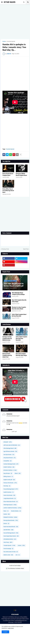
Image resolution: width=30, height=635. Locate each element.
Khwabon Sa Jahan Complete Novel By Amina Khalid (19, 308)
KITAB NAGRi (9, 2)
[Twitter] (7, 154)
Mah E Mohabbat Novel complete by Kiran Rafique (18, 293)
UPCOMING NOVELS (10, 539)
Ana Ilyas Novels (9, 454)
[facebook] (8, 258)
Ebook (17, 473)
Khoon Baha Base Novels (11, 501)
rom (18, 554)
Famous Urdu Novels (10, 482)
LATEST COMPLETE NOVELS (12, 507)
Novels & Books (16, 511)
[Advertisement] (15, 22)
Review (6, 523)
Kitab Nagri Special (10, 504)
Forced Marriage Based (11, 489)
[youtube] (8, 261)
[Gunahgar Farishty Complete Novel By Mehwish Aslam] (8, 331)
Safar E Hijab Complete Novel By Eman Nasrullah (19, 315)
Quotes (7, 514)
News (6, 511)
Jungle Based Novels (10, 498)
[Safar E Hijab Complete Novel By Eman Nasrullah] (6, 316)
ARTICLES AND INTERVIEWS (12, 445)
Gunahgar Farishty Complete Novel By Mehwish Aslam (7, 338)
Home (4, 41)
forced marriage (8, 548)
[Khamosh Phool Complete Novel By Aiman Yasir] (8, 348)
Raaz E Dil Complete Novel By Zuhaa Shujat (19, 300)
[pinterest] (8, 265)
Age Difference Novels (10, 451)
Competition (7, 460)
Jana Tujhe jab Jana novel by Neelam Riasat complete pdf (14, 285)
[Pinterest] (13, 154)
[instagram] (21, 261)
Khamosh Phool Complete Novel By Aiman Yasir (7, 355)
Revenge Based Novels (11, 520)
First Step (7, 486)
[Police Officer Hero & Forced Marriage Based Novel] (8, 184)
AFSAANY (8, 442)
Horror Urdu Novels (9, 495)
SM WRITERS (8, 529)
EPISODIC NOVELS (10, 470)
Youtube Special (11, 41)
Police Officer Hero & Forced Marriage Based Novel (8, 190)
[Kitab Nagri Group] (21, 265)
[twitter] (21, 258)
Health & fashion (9, 492)
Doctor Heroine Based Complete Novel (7, 174)
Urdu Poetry (8, 542)
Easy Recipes (8, 473)
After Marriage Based (10, 448)
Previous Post (5, 249)
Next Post (25, 249)
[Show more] (20, 154)
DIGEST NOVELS (9, 467)
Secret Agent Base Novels (11, 536)
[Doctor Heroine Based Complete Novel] (8, 168)
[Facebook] (3, 154)
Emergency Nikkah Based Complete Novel (21, 174)
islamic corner (8, 554)
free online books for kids (11, 551)
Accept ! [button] (5, 632)
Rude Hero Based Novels (11, 526)
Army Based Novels (10, 457)
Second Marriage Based (11, 533)
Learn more (11, 628)
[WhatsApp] (10, 154)
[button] (2, 2)
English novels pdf (9, 479)
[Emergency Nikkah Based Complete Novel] (22, 168)
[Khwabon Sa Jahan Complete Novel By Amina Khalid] (6, 309)
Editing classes (8, 476)
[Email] (17, 154)
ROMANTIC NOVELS (10, 517)
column (21, 545)
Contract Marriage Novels (11, 464)
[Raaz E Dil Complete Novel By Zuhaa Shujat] (6, 302)
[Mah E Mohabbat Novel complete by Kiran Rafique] (6, 295)
